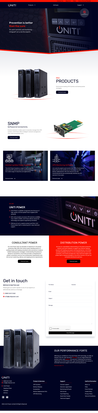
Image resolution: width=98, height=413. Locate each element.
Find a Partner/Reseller (84, 1)
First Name (51, 284)
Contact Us (60, 1)
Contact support (64, 384)
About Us (68, 1)
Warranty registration (66, 387)
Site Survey (63, 391)
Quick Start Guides (65, 396)
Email (50, 291)
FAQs (74, 1)
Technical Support (65, 398)
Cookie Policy (88, 391)
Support (79, 5)
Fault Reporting (64, 393)
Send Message (70, 332)
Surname (74, 284)
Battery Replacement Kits (40, 391)
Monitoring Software (65, 389)
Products (30, 5)
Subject (50, 298)
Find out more (62, 92)
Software (55, 5)
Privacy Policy (88, 393)
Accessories (36, 389)
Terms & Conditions (90, 396)
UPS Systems (36, 384)
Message (51, 305)
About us (87, 384)
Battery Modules (37, 387)
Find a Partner (89, 389)
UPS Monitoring (37, 393)
